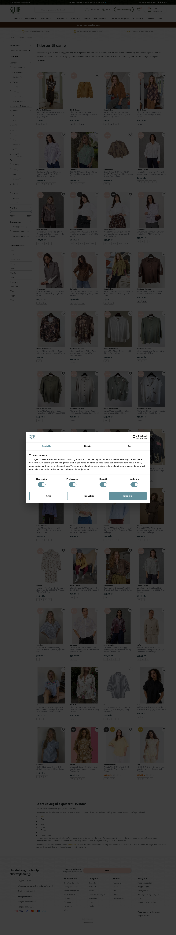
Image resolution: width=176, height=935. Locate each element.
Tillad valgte (88, 496)
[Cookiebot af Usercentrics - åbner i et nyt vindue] (135, 437)
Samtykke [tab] (47, 446)
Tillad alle (127, 496)
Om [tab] (129, 446)
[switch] (72, 484)
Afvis (48, 496)
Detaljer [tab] (88, 446)
